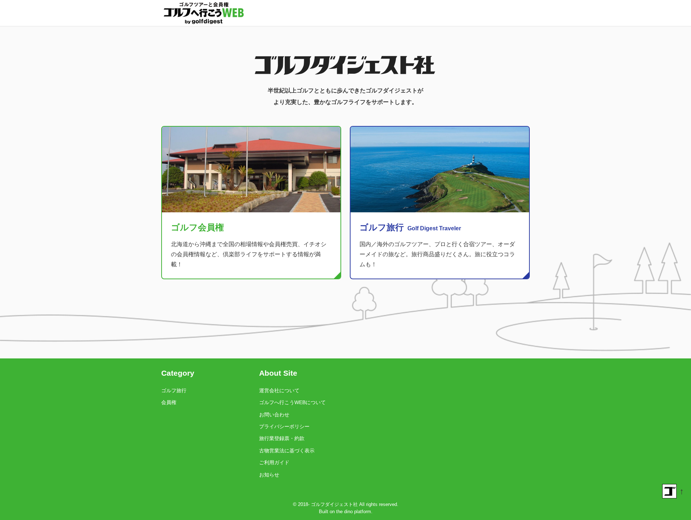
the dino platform (353, 511)
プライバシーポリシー (284, 426)
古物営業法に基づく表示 (287, 450)
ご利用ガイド (274, 462)
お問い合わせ (274, 414)
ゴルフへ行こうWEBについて (292, 402)
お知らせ (269, 475)
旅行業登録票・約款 (281, 438)
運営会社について (279, 390)
